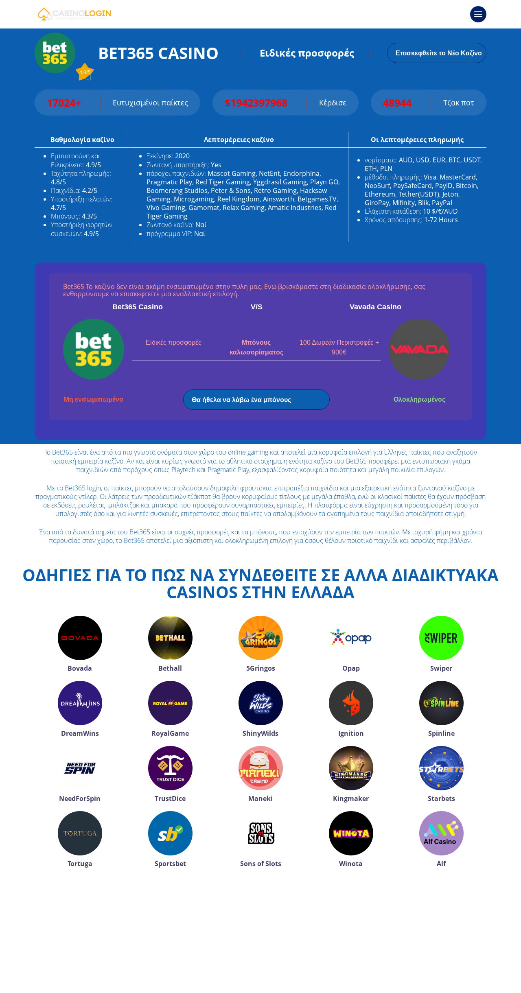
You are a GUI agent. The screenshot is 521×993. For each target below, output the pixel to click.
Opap (351, 668)
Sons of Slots (260, 863)
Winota (351, 863)
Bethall (170, 668)
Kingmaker (351, 798)
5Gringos (260, 668)
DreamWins (80, 733)
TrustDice (170, 798)
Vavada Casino (375, 307)
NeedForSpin (80, 798)
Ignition (351, 733)
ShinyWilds (260, 733)
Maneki (260, 798)
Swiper (441, 668)
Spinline (441, 733)
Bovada (80, 668)
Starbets (441, 798)
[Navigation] (478, 14)
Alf (441, 863)
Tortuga (80, 863)
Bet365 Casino (137, 307)
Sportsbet (170, 863)
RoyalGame (170, 733)
